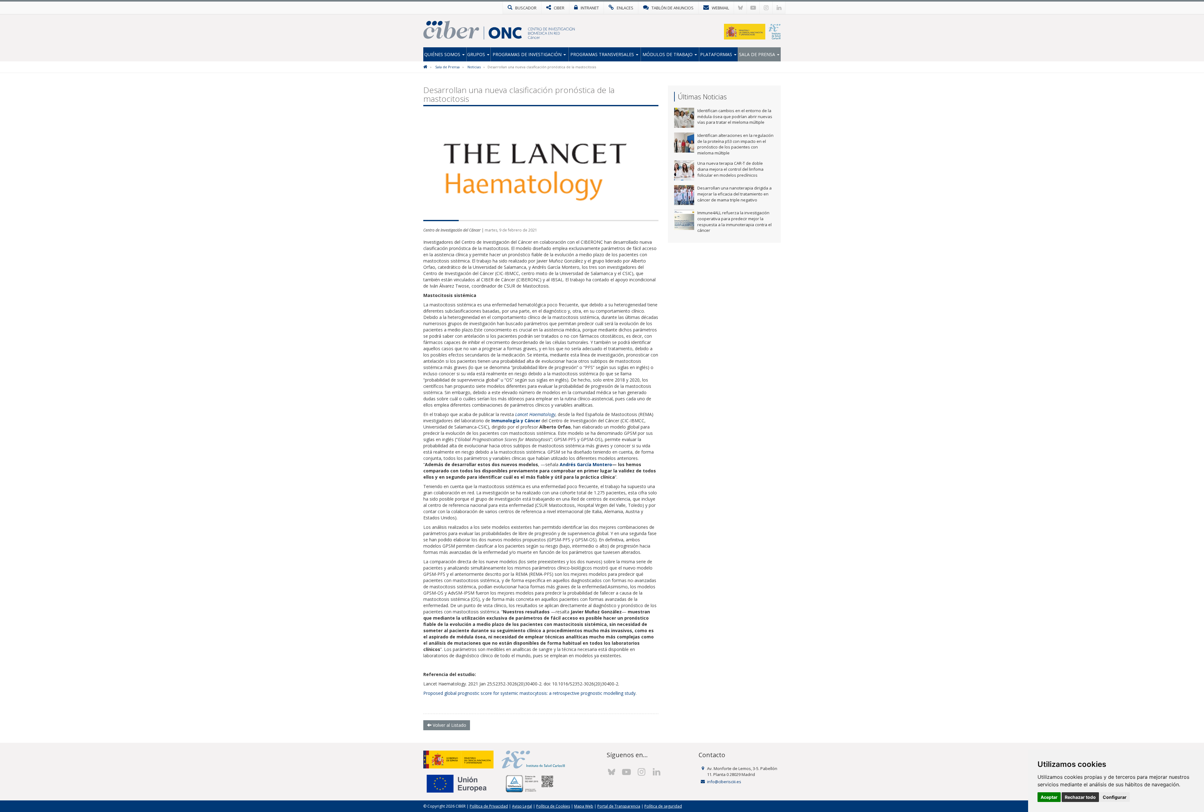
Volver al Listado (448, 725)
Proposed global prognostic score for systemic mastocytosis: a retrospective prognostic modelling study (529, 693)
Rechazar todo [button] (1080, 797)
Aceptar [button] (1049, 797)
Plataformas (716, 54)
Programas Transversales (602, 54)
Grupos (476, 54)
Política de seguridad (663, 806)
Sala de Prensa (757, 54)
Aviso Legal (522, 806)
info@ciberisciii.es (724, 781)
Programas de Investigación (528, 54)
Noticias (474, 67)
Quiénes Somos (443, 54)
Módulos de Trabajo (668, 54)
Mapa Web (583, 806)
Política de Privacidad (489, 806)
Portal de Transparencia (618, 806)
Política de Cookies (553, 806)
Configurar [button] (1115, 797)
